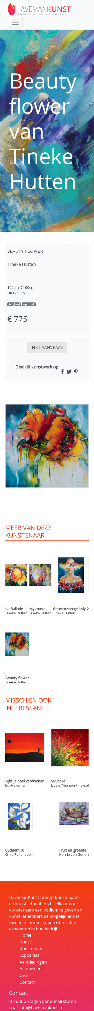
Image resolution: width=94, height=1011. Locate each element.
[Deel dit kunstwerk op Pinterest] (75, 372)
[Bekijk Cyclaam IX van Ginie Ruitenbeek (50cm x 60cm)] (19, 816)
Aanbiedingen (33, 962)
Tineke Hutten (21, 264)
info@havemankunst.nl (41, 1007)
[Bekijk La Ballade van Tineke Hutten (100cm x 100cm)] (16, 575)
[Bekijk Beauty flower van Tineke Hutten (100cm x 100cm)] (17, 644)
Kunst (25, 942)
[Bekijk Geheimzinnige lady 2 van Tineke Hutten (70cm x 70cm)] (71, 575)
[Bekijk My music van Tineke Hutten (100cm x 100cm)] (40, 575)
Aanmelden (31, 968)
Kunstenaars (32, 949)
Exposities (29, 955)
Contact (27, 982)
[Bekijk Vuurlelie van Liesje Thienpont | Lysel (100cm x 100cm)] (70, 747)
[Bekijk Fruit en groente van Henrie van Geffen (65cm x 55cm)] (74, 816)
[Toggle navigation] (15, 22)
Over (24, 975)
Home (25, 935)
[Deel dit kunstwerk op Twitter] (69, 372)
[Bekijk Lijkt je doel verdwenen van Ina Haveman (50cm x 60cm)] (24, 747)
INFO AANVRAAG (47, 347)
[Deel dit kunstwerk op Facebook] (62, 372)
